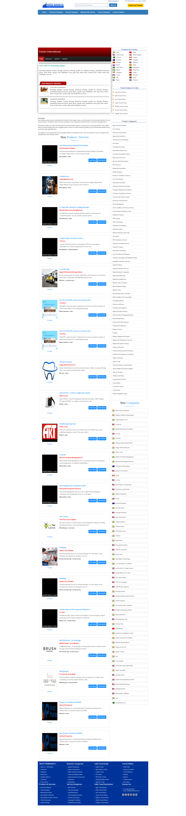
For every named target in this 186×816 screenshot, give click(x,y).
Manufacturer (64, 176)
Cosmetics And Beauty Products (122, 193)
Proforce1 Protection (121, 582)
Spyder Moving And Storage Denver (70, 272)
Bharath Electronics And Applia (124, 429)
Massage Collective (121, 512)
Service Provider (45, 802)
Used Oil (62, 455)
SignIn (139, 1)
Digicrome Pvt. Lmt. (121, 647)
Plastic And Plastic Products (121, 322)
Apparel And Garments (119, 136)
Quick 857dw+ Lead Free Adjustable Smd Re (74, 393)
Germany (135, 75)
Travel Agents (116, 383)
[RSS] (136, 795)
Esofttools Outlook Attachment (124, 665)
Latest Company (104, 12)
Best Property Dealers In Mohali (70, 733)
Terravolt (118, 438)
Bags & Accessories (73, 769)
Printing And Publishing (119, 325)
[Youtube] (131, 795)
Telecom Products (118, 372)
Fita (117, 656)
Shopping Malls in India (102, 779)
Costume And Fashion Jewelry (121, 197)
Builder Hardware (117, 172)
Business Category (45, 787)
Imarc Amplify (119, 661)
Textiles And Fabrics (118, 376)
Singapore (119, 72)
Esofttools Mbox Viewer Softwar (125, 596)
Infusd (117, 498)
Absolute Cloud (120, 508)
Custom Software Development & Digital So (74, 609)
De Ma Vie (118, 424)
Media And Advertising (119, 275)
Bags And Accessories (119, 157)
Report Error (43, 774)
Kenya (134, 77)
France (118, 75)
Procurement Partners (121, 545)
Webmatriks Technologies (123, 559)
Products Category (56, 12)
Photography (64, 671)
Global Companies (45, 800)
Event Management (118, 204)
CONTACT (57, 59)
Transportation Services (119, 379)
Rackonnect (119, 540)
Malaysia (135, 62)
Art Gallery (116, 143)
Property (115, 333)
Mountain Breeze (120, 591)
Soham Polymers (120, 600)
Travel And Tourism (118, 386)
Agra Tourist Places (120, 92)
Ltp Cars (118, 433)
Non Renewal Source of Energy (121, 293)
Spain (134, 65)
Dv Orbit (62, 612)
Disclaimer (43, 779)
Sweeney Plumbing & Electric (124, 610)
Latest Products (118, 12)
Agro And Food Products (119, 125)
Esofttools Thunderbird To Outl (124, 633)
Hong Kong (135, 70)
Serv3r (117, 475)
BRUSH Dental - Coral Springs (70, 640)
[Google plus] (126, 795)
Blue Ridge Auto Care (121, 619)
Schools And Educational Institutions (123, 351)
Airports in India (100, 782)
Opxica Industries (120, 614)
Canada (134, 57)
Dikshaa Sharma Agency (122, 642)
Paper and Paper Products (120, 311)
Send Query (92, 160)
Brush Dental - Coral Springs (123, 484)
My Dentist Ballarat (121, 503)
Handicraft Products (118, 215)
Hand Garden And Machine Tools (122, 211)
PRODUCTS (48, 59)
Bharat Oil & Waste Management (125, 457)
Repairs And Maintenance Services (122, 340)
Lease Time (119, 554)
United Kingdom (137, 55)
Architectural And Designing (120, 140)
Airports (125, 777)
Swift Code (126, 767)
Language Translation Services (121, 261)
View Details (102, 160)
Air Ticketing (116, 129)
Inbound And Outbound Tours (121, 243)
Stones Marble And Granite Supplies (123, 368)
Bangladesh (135, 67)
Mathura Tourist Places (121, 106)
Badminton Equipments (57, 99)
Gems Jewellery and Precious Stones (123, 207)
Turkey (134, 72)
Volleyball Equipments (58, 87)
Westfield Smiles (120, 689)
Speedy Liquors (120, 675)
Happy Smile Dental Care (67, 365)
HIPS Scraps (116, 218)
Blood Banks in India (101, 769)
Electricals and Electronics (120, 200)
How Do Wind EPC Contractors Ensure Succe (75, 300)
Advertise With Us (45, 777)
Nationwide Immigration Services (70, 488)
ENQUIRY (65, 59)
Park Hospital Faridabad (67, 148)
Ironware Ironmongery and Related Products (125, 258)
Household (116, 236)
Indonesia (135, 60)
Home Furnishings (118, 222)
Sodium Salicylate (118, 358)
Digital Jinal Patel (120, 670)
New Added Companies (47, 795)
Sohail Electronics (121, 703)
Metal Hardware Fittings (119, 286)
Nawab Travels (120, 651)
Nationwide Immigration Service (124, 461)
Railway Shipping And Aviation (121, 336)
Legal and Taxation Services (121, 268)
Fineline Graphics (120, 522)
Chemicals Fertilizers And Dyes (121, 186)
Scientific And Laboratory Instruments (123, 354)
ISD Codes (126, 782)
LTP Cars (62, 241)
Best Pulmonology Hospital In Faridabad (73, 145)
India (117, 52)
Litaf (117, 698)
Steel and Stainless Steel (75, 774)
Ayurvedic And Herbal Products (121, 154)
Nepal (117, 80)
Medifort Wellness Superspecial (125, 415)
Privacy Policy (44, 782)
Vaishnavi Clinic (120, 526)
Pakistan (118, 57)
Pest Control (63, 517)
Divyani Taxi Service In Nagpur (124, 638)
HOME (41, 59)
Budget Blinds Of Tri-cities (123, 573)
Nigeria (118, 70)
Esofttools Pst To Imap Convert (124, 568)
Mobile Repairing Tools (67, 424)
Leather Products (117, 265)
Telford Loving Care (121, 549)
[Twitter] (134, 795)
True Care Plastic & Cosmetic (124, 563)
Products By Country (129, 49)
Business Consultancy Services (122, 175)
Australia (118, 60)
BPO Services (117, 165)
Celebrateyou (119, 628)
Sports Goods (116, 361)
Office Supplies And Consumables (122, 297)
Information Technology (119, 250)
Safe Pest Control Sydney (67, 519)
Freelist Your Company (135, 5)
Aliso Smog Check (121, 577)
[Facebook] (123, 795)
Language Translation (74, 800)
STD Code (99, 774)
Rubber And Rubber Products (121, 343)
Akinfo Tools (63, 396)
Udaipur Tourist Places (121, 113)
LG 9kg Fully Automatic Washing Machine (74, 207)
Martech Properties (65, 705)
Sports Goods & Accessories (76, 777)
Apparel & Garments (73, 767)
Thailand (135, 80)
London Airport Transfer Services (71, 238)
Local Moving (64, 269)
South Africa (119, 67)
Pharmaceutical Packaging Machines (123, 315)
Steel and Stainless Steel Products (122, 365)
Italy (117, 77)
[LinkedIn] (128, 795)
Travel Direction (127, 779)
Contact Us (43, 769)
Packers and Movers (118, 304)
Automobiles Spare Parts (120, 150)
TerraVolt (62, 303)
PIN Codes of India (101, 777)
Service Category (72, 12)
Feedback (143, 1)
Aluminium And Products (120, 132)
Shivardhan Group (121, 531)
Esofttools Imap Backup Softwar (125, 679)
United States (120, 55)
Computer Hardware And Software (122, 190)
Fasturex (118, 535)
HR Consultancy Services (120, 240)
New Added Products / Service (49, 797)
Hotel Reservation (118, 229)
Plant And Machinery (118, 318)
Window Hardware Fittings (120, 393)
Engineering (71, 782)
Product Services (117, 329)
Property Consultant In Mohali (70, 702)
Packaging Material (118, 300)
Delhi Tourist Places (120, 95)
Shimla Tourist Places (121, 110)
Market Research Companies (121, 272)
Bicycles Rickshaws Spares (120, 161)
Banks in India (99, 767)
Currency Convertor (128, 769)
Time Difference (127, 772)
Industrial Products (118, 247)
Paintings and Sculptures (120, 308)
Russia (118, 65)
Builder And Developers (119, 168)
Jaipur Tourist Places (121, 103)
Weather (125, 774)
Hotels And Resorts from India (121, 233)
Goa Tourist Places (120, 99)
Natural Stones (117, 290)
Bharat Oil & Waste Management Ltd (71, 457)
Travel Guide (116, 390)
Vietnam (118, 62)
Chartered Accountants (119, 182)
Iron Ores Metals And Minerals (121, 254)
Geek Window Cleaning (122, 587)
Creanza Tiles (119, 624)
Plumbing (62, 547)
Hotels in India (100, 772)
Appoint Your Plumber (66, 550)
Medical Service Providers (120, 283)
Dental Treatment (65, 362)
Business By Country (88, 12)
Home (44, 12)
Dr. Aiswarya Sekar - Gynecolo (124, 605)
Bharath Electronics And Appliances (71, 210)
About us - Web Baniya (46, 767)
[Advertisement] (93, 30)
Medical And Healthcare (119, 279)
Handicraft (71, 779)
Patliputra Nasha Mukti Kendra (124, 443)
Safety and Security (118, 347)
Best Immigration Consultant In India (72, 486)
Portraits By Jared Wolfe (67, 674)
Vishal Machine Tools (66, 179)
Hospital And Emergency (120, 225)
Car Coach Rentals (118, 179)
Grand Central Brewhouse (123, 684)
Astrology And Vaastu (119, 147)
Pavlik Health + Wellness (122, 693)
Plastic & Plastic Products (75, 772)
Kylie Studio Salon (121, 517)
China (134, 52)
